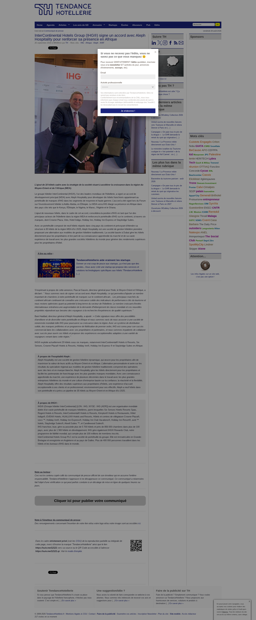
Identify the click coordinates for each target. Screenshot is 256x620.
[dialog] (128, 82)
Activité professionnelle (111, 82)
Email (103, 72)
